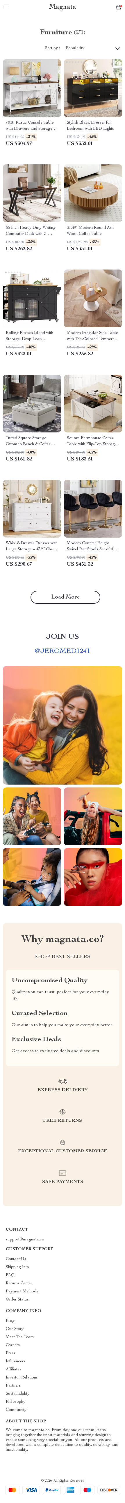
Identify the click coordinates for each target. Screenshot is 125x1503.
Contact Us (16, 1259)
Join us (62, 637)
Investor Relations (22, 1378)
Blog (10, 1321)
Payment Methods (22, 1292)
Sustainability (17, 1394)
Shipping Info (17, 1267)
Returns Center (19, 1283)
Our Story (15, 1329)
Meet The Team (20, 1337)
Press (10, 1353)
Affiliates (13, 1370)
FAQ (10, 1275)
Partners (13, 1386)
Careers (13, 1345)
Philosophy (15, 1402)
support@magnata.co (25, 1240)
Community (16, 1410)
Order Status (17, 1300)
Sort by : (52, 48)
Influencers (15, 1361)
